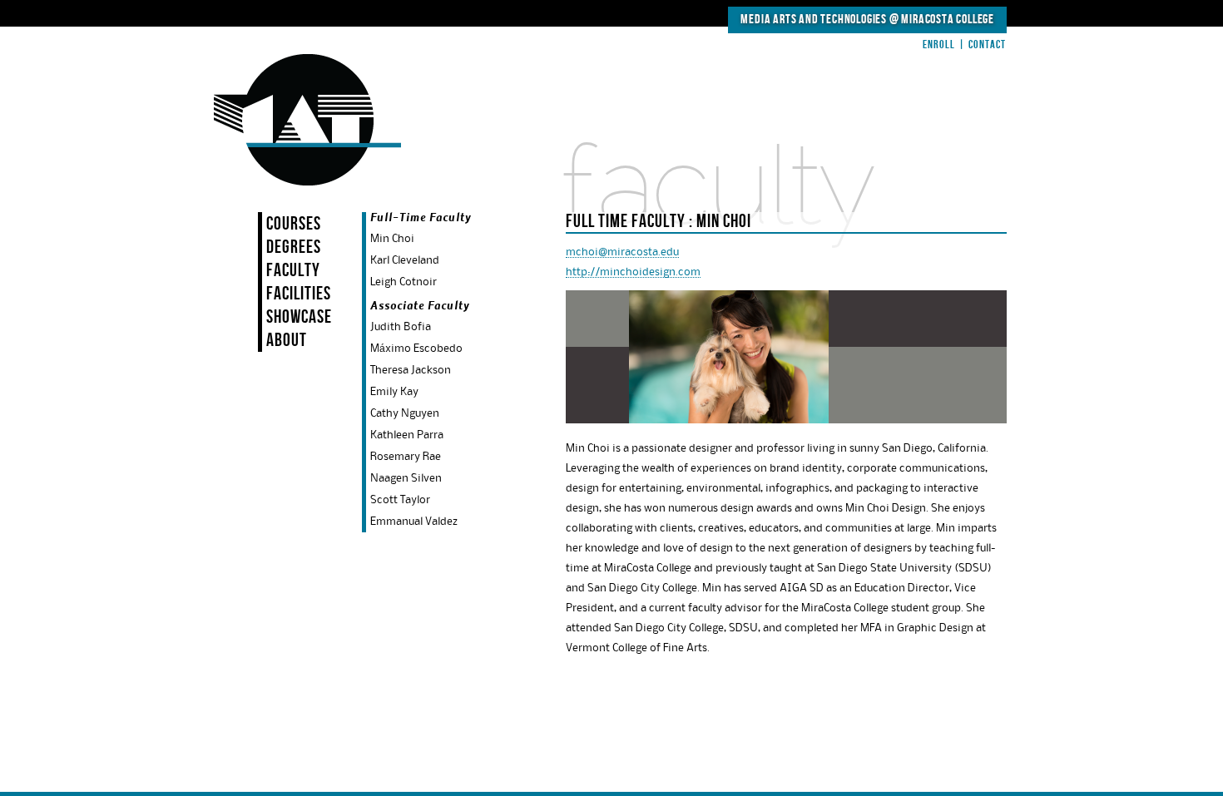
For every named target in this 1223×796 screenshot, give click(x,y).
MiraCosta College (947, 19)
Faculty (293, 271)
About (286, 340)
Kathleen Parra (406, 435)
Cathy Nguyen (404, 413)
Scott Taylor (400, 500)
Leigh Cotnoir (403, 282)
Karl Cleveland (404, 260)
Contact (987, 44)
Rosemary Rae (405, 457)
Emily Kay (394, 392)
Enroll (939, 44)
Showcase (299, 317)
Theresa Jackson (410, 370)
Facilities (298, 294)
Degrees (293, 247)
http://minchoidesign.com (633, 272)
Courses (293, 224)
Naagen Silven (406, 478)
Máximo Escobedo (416, 349)
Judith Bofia (400, 327)
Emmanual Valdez (414, 522)
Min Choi (392, 239)
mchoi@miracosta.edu (622, 252)
